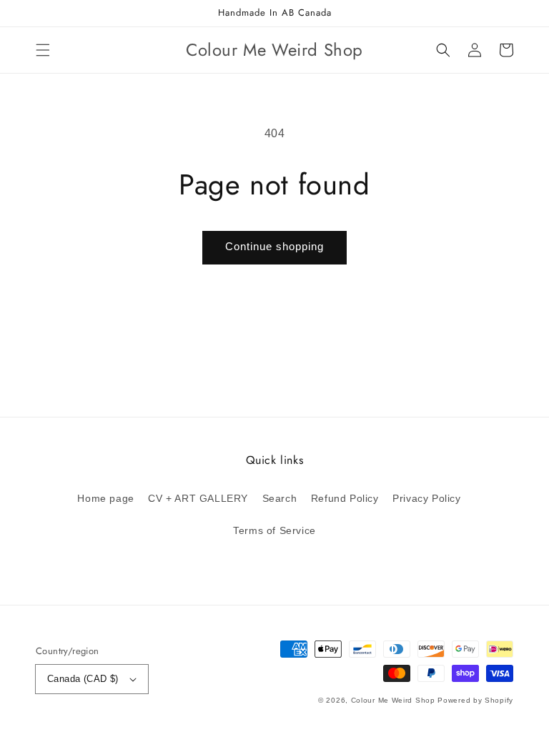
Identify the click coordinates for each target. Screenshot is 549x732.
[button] (43, 50)
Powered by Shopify (475, 700)
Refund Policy (345, 498)
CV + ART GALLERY (198, 498)
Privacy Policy (426, 498)
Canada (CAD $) (83, 678)
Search (279, 498)
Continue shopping (274, 246)
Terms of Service (274, 530)
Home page (105, 498)
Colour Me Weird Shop (393, 700)
